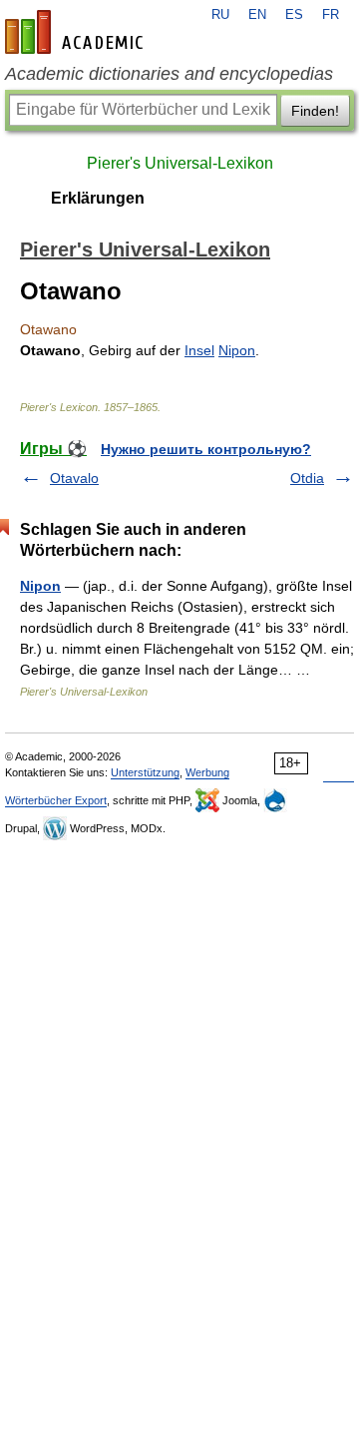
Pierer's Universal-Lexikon (180, 163)
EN (257, 15)
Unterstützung (145, 772)
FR (330, 15)
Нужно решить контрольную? (206, 449)
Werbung (207, 772)
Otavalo (74, 478)
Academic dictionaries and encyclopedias (169, 74)
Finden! (315, 111)
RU (220, 15)
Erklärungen (98, 198)
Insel (199, 350)
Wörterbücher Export (56, 800)
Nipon (236, 350)
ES (294, 15)
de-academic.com (77, 32)
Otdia (307, 478)
